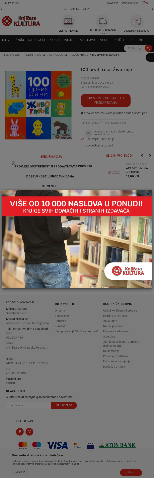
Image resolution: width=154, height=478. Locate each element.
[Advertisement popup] (77, 239)
